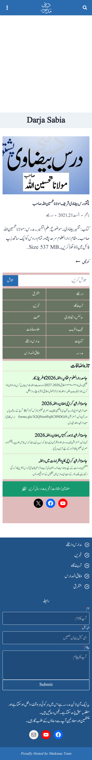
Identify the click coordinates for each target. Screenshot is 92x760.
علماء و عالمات (33, 329)
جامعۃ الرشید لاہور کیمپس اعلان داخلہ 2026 (61, 435)
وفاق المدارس (32, 353)
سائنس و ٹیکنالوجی (73, 317)
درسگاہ (49, 215)
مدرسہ (79, 353)
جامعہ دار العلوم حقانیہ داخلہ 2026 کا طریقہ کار (59, 378)
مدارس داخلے (32, 341)
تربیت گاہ (78, 306)
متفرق (36, 294)
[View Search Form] (84, 7)
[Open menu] (7, 8)
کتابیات (79, 341)
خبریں (36, 306)
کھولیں (82, 262)
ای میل (84, 628)
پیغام (86, 647)
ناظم (87, 215)
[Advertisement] (46, 64)
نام (86, 608)
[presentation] (46, 165)
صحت (36, 317)
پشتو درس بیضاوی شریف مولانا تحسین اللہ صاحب (60, 203)
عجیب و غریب (76, 329)
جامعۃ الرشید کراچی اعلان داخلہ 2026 (64, 403)
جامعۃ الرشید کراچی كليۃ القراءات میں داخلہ (62, 461)
